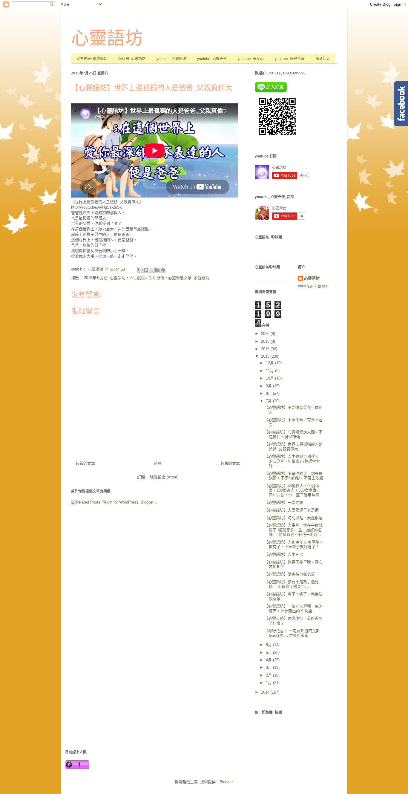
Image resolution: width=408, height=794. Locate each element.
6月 (269, 644)
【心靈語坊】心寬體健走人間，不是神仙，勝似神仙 (293, 434)
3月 (269, 667)
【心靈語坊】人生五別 (283, 554)
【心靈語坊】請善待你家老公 (289, 574)
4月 (269, 660)
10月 (270, 378)
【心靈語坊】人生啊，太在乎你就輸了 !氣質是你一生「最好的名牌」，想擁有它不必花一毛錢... (293, 530)
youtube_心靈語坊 (171, 59)
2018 (266, 341)
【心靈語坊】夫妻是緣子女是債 (291, 510)
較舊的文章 (230, 463)
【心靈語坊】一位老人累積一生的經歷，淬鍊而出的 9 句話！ (293, 608)
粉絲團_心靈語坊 (131, 59)
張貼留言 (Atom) (164, 477)
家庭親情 (201, 278)
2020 (266, 333)
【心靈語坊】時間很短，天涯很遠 (293, 517)
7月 (269, 401)
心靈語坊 (107, 38)
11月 (270, 370)
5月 (269, 652)
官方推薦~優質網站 (91, 59)
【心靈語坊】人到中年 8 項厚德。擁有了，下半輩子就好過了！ (293, 544)
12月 (270, 363)
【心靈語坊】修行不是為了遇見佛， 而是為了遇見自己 (291, 584)
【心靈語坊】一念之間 (283, 502)
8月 (269, 393)
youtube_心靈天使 (212, 59)
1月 (269, 682)
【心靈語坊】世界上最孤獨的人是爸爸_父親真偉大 (293, 446)
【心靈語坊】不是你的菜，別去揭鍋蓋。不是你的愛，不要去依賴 (293, 476)
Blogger (226, 782)
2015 (266, 356)
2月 (269, 675)
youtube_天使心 (251, 59)
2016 (266, 349)
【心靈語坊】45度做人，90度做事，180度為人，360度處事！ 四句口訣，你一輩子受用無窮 (292, 490)
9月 (269, 386)
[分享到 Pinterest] (163, 270)
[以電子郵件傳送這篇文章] (140, 270)
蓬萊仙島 (322, 59)
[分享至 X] (152, 270)
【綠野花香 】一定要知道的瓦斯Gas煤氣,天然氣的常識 (292, 633)
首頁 (158, 463)
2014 (266, 692)
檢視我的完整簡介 (313, 286)
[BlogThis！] (146, 270)
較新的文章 (85, 463)
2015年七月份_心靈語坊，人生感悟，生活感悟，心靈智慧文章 (137, 278)
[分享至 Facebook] (157, 270)
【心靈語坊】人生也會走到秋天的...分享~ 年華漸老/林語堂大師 (292, 461)
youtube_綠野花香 (289, 59)
